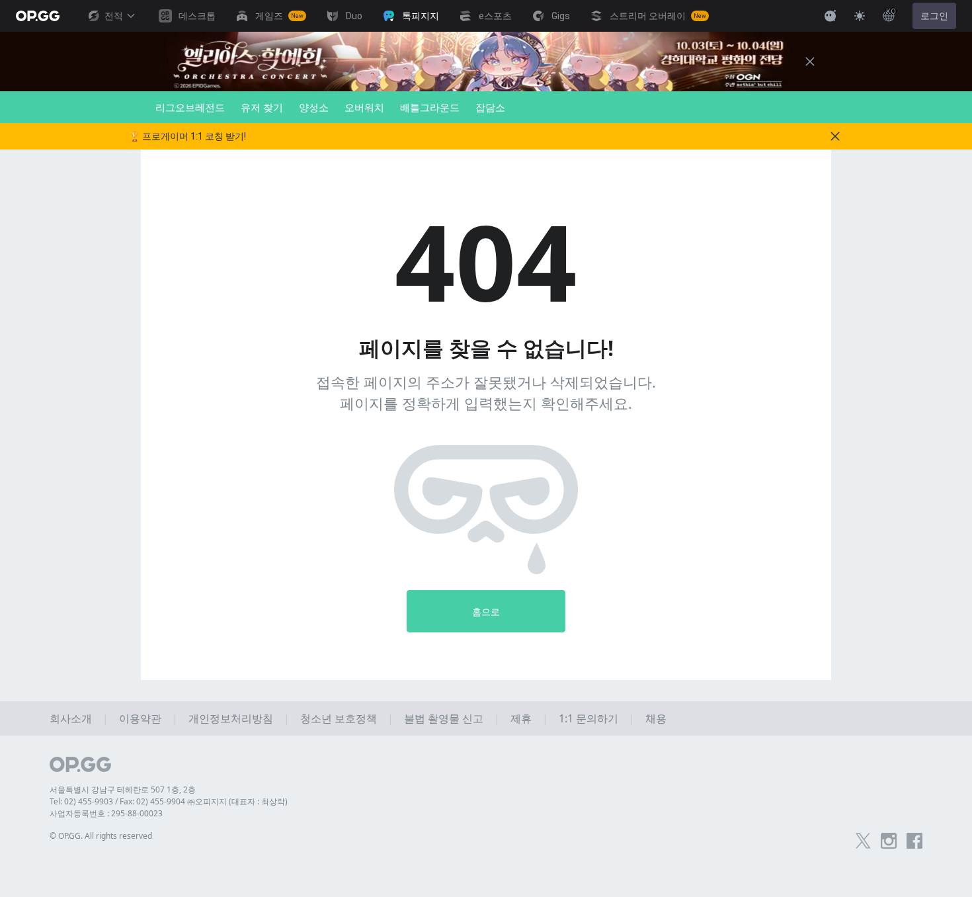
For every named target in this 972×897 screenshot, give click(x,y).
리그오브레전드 (190, 107)
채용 (656, 718)
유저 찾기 (262, 107)
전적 (113, 16)
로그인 (934, 16)
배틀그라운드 (430, 107)
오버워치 (364, 107)
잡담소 (490, 107)
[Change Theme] (859, 16)
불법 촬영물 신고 (443, 718)
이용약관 (140, 718)
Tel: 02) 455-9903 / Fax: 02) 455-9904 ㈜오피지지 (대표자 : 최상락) (169, 801)
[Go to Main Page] (37, 16)
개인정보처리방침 (230, 718)
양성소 (314, 107)
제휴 (521, 718)
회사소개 (71, 718)
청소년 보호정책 (338, 718)
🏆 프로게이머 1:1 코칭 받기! (187, 136)
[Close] (810, 61)
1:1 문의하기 (588, 718)
